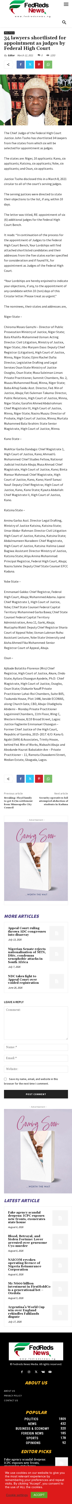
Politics (9, 33)
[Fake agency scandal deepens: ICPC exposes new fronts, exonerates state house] (60, 1218)
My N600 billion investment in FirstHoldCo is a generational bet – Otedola (29, 1288)
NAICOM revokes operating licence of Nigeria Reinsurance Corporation (24, 1265)
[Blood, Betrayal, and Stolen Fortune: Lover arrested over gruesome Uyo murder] (60, 1241)
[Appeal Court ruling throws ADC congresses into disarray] (56, 933)
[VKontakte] (43, 1371)
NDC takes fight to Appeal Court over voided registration (23, 979)
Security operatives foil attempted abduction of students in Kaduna (53, 801)
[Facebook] (21, 65)
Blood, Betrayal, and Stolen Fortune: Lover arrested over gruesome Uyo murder (27, 1241)
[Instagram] (28, 1371)
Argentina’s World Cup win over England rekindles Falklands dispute (26, 1312)
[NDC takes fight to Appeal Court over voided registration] (56, 981)
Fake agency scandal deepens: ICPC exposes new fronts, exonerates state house (26, 1217)
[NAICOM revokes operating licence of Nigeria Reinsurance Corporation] (60, 1265)
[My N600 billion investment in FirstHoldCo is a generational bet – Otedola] (60, 1289)
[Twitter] (30, 65)
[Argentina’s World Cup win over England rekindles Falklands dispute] (60, 1312)
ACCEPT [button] (39, 1494)
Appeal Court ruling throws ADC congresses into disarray (27, 931)
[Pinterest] (39, 65)
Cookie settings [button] (17, 1495)
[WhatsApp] (48, 65)
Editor (11, 55)
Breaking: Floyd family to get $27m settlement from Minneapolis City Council (18, 802)
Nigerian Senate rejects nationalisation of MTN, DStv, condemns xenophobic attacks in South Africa (27, 955)
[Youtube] (50, 1371)
